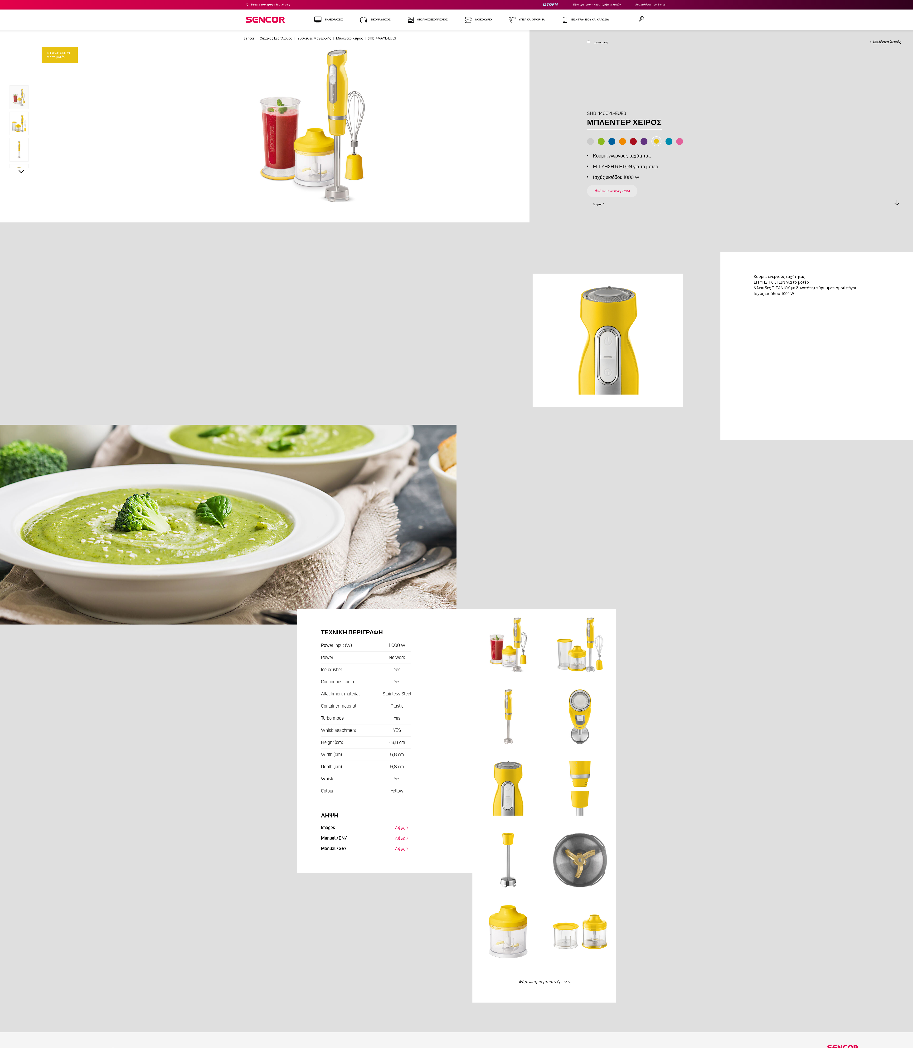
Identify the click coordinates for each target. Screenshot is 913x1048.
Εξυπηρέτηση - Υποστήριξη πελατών (584, 4)
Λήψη (398, 826)
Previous (21, 74)
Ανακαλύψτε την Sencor (647, 4)
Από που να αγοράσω (618, 186)
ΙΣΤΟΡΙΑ (532, 4)
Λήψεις (600, 204)
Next (21, 172)
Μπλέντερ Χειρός (887, 42)
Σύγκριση (601, 43)
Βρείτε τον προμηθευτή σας (276, 4)
